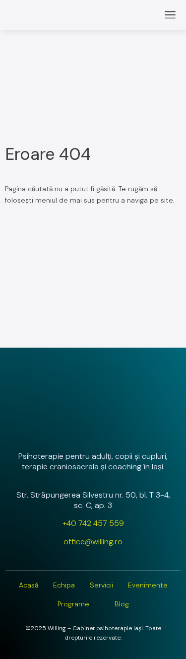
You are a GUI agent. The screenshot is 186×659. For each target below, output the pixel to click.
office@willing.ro (93, 541)
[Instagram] (67, 429)
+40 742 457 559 (93, 523)
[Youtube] (119, 429)
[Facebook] (93, 429)
